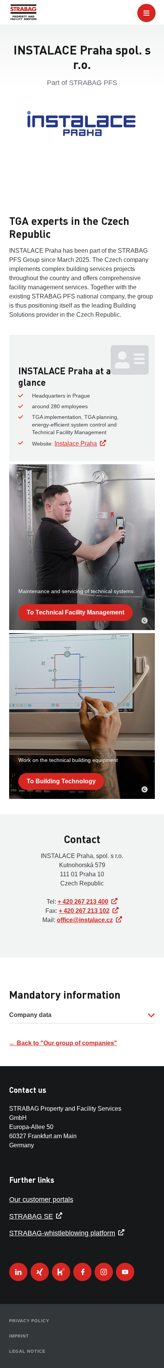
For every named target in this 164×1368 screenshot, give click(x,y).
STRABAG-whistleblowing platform (62, 1233)
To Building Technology (61, 781)
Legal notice (27, 1351)
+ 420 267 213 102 (84, 911)
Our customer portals (41, 1199)
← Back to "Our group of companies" (63, 1043)
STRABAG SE (31, 1216)
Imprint (19, 1336)
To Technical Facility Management (75, 612)
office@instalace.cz (85, 920)
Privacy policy (29, 1320)
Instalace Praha (76, 443)
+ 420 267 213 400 (83, 901)
